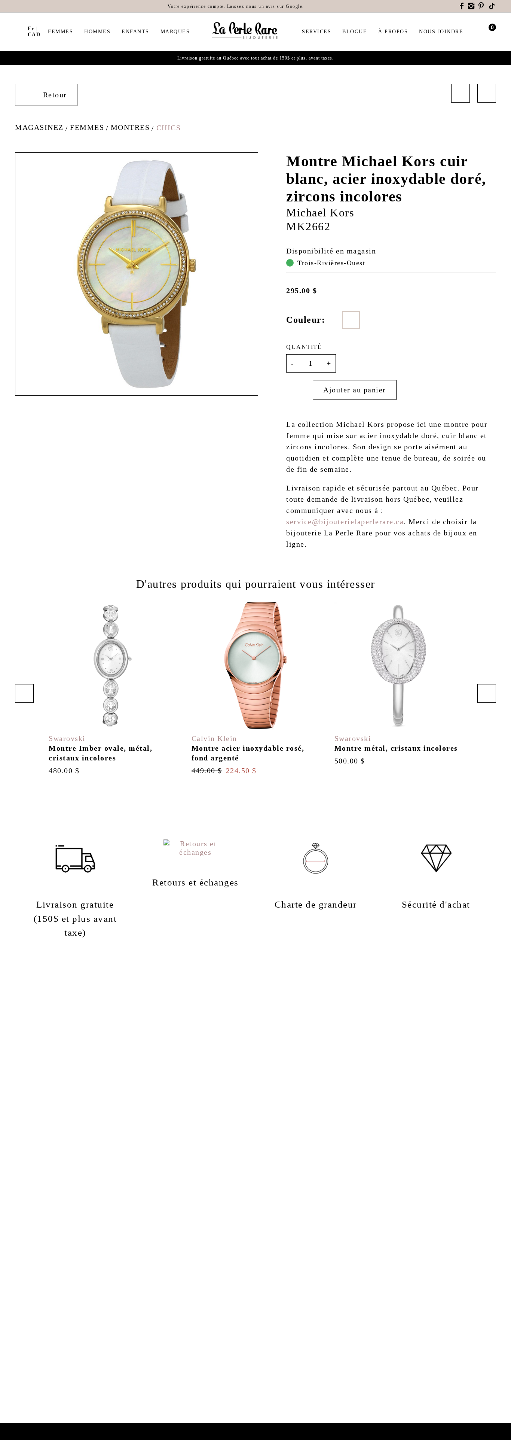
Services (316, 31)
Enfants (135, 31)
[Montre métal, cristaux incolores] (398, 683)
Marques (175, 31)
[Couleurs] (351, 320)
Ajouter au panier (354, 390)
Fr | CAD (34, 31)
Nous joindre (441, 31)
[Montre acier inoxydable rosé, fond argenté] (255, 688)
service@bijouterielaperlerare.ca (345, 521)
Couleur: (305, 320)
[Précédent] (460, 93)
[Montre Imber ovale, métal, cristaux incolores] (113, 688)
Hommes (97, 31)
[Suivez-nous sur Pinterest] (481, 6)
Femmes (60, 31)
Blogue (354, 31)
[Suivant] (486, 93)
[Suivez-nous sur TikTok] (492, 6)
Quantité (304, 347)
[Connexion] (478, 32)
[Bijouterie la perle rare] (245, 31)
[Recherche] (18, 31)
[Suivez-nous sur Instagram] (471, 6)
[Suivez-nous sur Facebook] (462, 6)
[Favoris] (299, 390)
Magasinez (39, 127)
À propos (393, 31)
